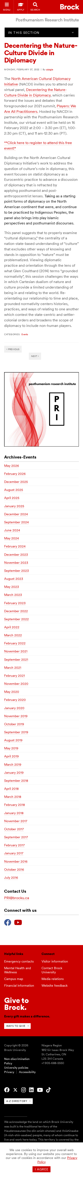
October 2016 (14, 869)
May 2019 (11, 748)
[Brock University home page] (70, 7)
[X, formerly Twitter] (15, 1090)
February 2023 (15, 603)
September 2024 (16, 522)
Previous (13, 349)
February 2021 (14, 676)
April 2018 (11, 789)
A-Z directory (16, 1101)
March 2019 (12, 764)
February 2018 (14, 805)
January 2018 (14, 813)
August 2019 (13, 740)
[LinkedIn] (31, 1090)
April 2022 (11, 627)
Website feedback (55, 985)
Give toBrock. (16, 1004)
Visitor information (55, 961)
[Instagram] (23, 1090)
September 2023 (16, 571)
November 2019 (15, 716)
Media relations (53, 979)
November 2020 (16, 684)
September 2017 (16, 837)
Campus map (13, 979)
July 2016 (11, 877)
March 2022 (13, 635)
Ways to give (15, 1026)
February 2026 (15, 474)
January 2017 (13, 853)
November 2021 (15, 651)
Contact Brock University (52, 970)
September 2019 (16, 732)
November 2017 (15, 821)
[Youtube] (18, 922)
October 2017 (14, 829)
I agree (41, 1169)
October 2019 (14, 724)
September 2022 (16, 619)
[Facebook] (7, 922)
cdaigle (49, 69)
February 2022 (15, 643)
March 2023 (13, 595)
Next (34, 356)
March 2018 (12, 797)
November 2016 (15, 861)
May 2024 (11, 538)
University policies (16, 1067)
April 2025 (11, 498)
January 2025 (14, 506)
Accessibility (27, 1072)
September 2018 (16, 781)
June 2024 (12, 530)
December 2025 (16, 482)
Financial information (19, 985)
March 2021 (12, 667)
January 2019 (14, 772)
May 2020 (11, 692)
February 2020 (15, 700)
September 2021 (16, 659)
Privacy (9, 1072)
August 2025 (13, 490)
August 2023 (13, 579)
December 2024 (16, 514)
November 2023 (16, 563)
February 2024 (15, 546)
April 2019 (11, 756)
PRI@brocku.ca (16, 898)
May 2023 (11, 587)
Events (24, 334)
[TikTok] (48, 1090)
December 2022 (16, 611)
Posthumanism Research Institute (47, 20)
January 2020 (14, 708)
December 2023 (16, 554)
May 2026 (11, 466)
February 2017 (14, 845)
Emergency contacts (19, 961)
